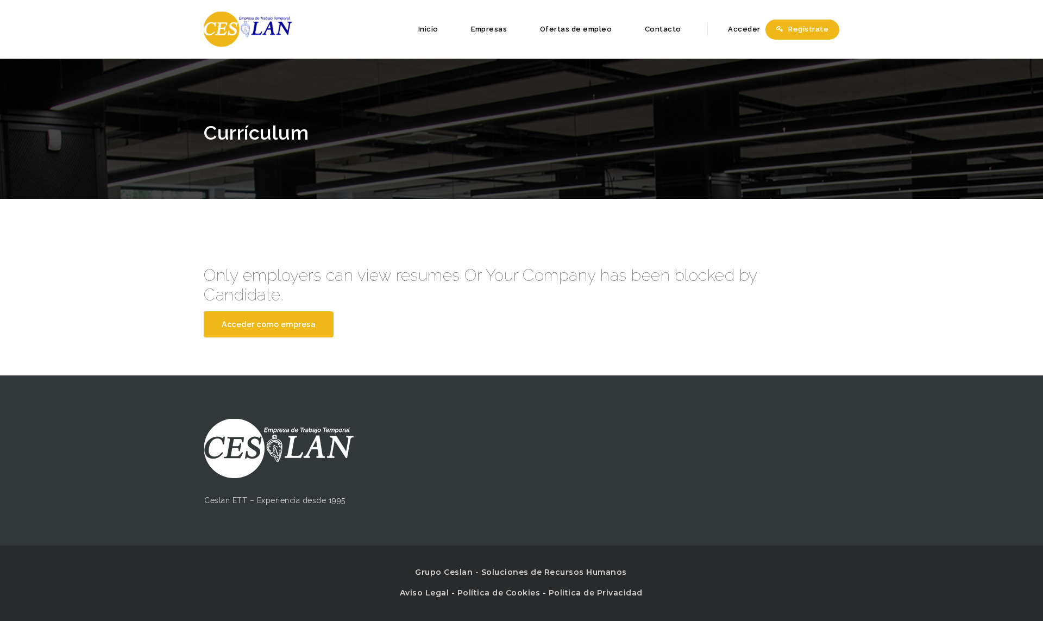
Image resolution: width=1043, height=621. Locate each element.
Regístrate (808, 29)
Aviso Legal (424, 593)
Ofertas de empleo (576, 29)
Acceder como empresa (269, 324)
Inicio (428, 29)
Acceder (743, 29)
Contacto (663, 29)
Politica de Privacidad (596, 593)
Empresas (489, 29)
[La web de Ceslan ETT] (248, 29)
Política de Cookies (499, 593)
